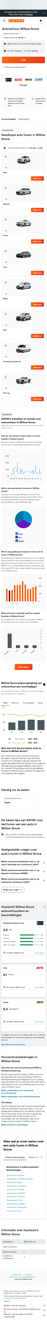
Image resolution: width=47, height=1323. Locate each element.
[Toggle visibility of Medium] (19, 540)
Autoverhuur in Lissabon (16, 1204)
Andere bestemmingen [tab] (15, 1157)
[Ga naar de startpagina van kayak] (16, 20)
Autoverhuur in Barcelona (17, 1207)
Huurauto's (28, 1274)
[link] (23, 667)
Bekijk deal (37, 178)
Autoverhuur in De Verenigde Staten (22, 1277)
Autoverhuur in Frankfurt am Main (20, 1179)
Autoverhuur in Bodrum (16, 1196)
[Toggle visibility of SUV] (18, 537)
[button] (44, 13)
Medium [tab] (15, 703)
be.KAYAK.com (17, 1274)
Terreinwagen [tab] (28, 703)
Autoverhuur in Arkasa (15, 1189)
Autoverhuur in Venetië (16, 1193)
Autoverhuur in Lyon (15, 1211)
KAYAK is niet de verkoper (15, 1305)
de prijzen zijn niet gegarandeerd (15, 1298)
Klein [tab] (5, 703)
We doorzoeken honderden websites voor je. (22, 1310)
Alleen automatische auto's (15, 67)
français (29, 14)
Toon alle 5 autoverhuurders (13, 1044)
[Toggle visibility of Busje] (19, 533)
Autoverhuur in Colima (15, 1175)
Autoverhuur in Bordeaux (16, 1186)
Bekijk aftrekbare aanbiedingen (14, 1125)
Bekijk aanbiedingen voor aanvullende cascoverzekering (17, 1091)
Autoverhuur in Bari (14, 1182)
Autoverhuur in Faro (14, 1200)
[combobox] (12, 33)
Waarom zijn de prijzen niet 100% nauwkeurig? (18, 1315)
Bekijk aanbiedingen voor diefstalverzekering (20, 1096)
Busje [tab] (40, 703)
